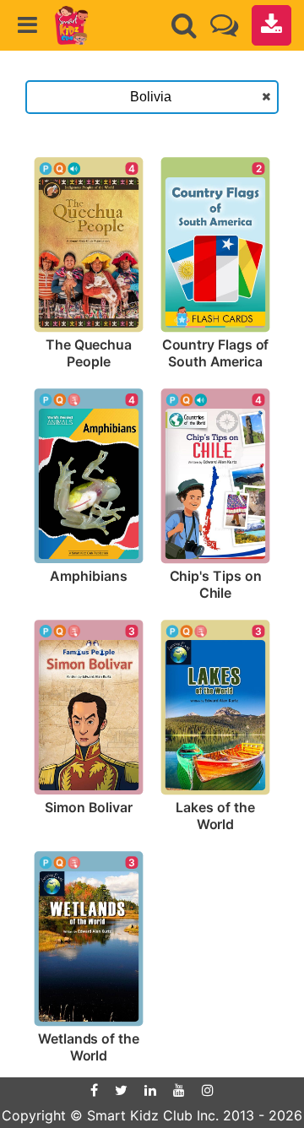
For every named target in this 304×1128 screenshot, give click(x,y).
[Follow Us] (224, 25)
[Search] (184, 25)
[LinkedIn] (150, 1090)
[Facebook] (94, 1090)
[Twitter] (121, 1090)
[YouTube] (179, 1090)
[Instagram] (208, 1090)
